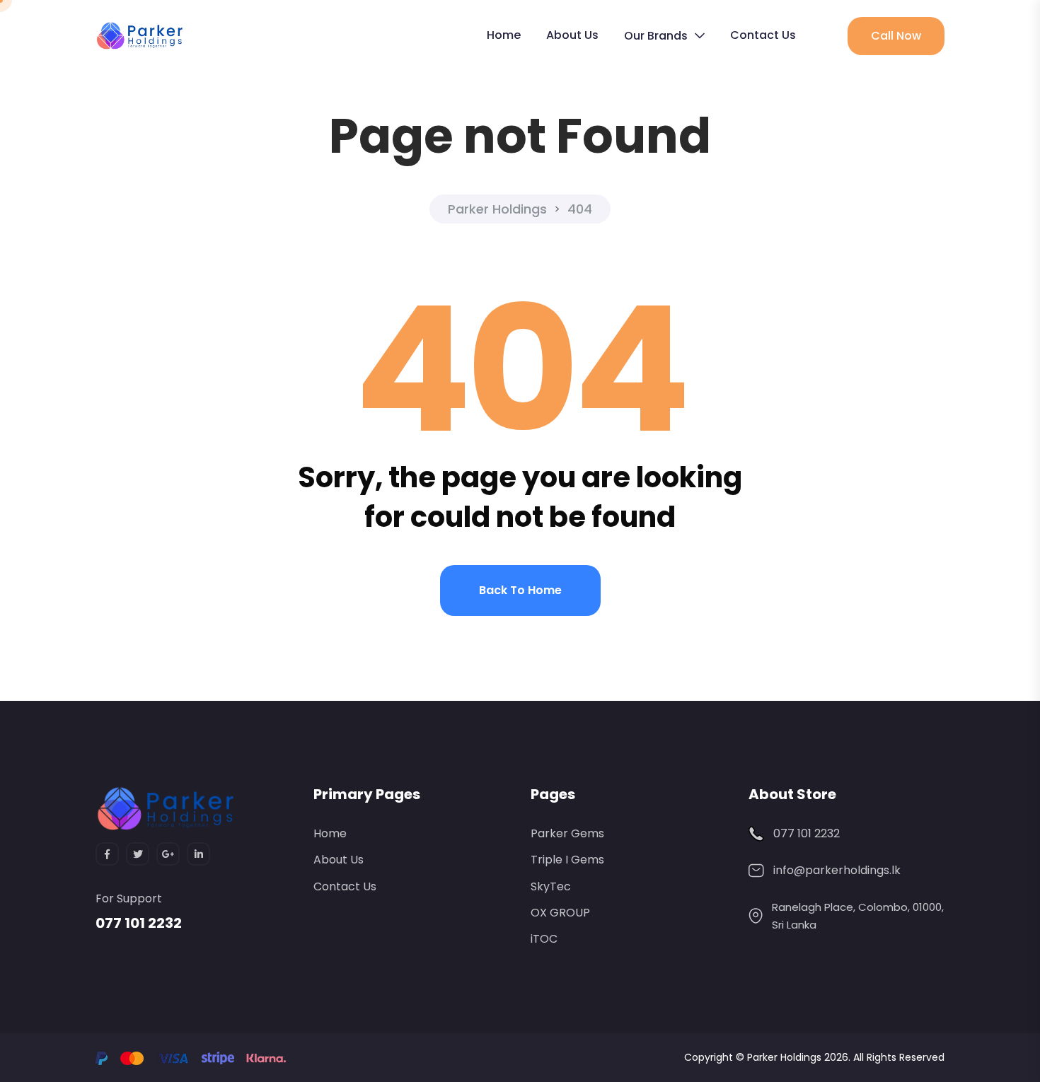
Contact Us (763, 35)
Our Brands (656, 36)
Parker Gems (567, 833)
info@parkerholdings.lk (837, 870)
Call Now (896, 36)
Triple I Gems (567, 859)
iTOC (544, 939)
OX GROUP (560, 912)
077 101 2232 (139, 923)
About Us (572, 35)
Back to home (520, 590)
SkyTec (551, 886)
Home (504, 35)
